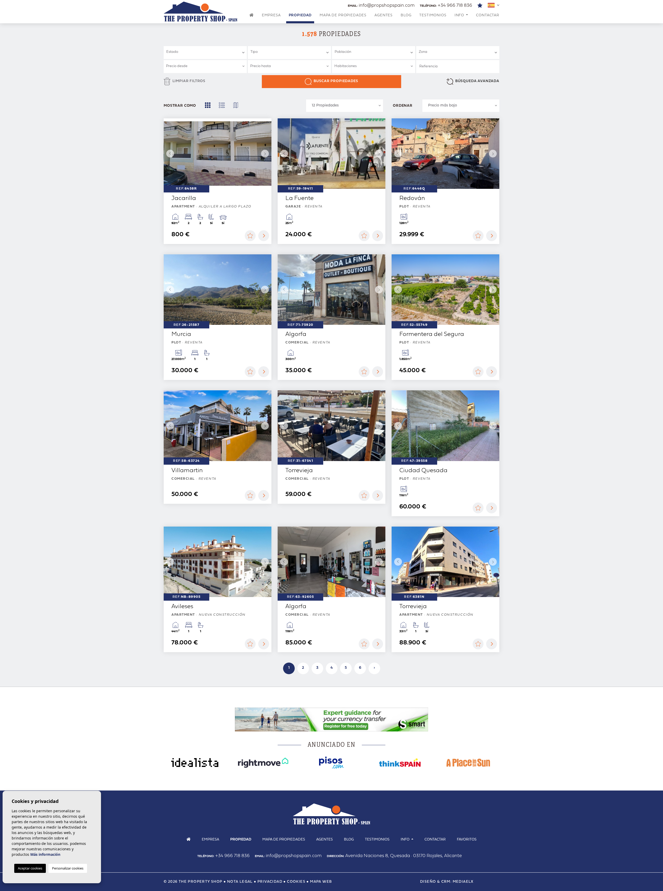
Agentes (383, 15)
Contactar (487, 15)
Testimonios (432, 15)
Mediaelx (463, 882)
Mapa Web (321, 882)
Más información (45, 854)
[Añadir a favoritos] (250, 235)
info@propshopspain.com (381, 5)
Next (266, 153)
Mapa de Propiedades (343, 15)
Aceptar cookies (30, 868)
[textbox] (207, 52)
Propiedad (300, 15)
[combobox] (205, 52)
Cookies (296, 882)
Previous (169, 153)
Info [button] (460, 15)
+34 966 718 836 (446, 5)
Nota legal (240, 882)
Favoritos (467, 840)
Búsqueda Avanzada (477, 81)
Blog (406, 15)
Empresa (271, 15)
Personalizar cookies (67, 868)
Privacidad (269, 882)
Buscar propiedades (336, 81)
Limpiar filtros (189, 81)
